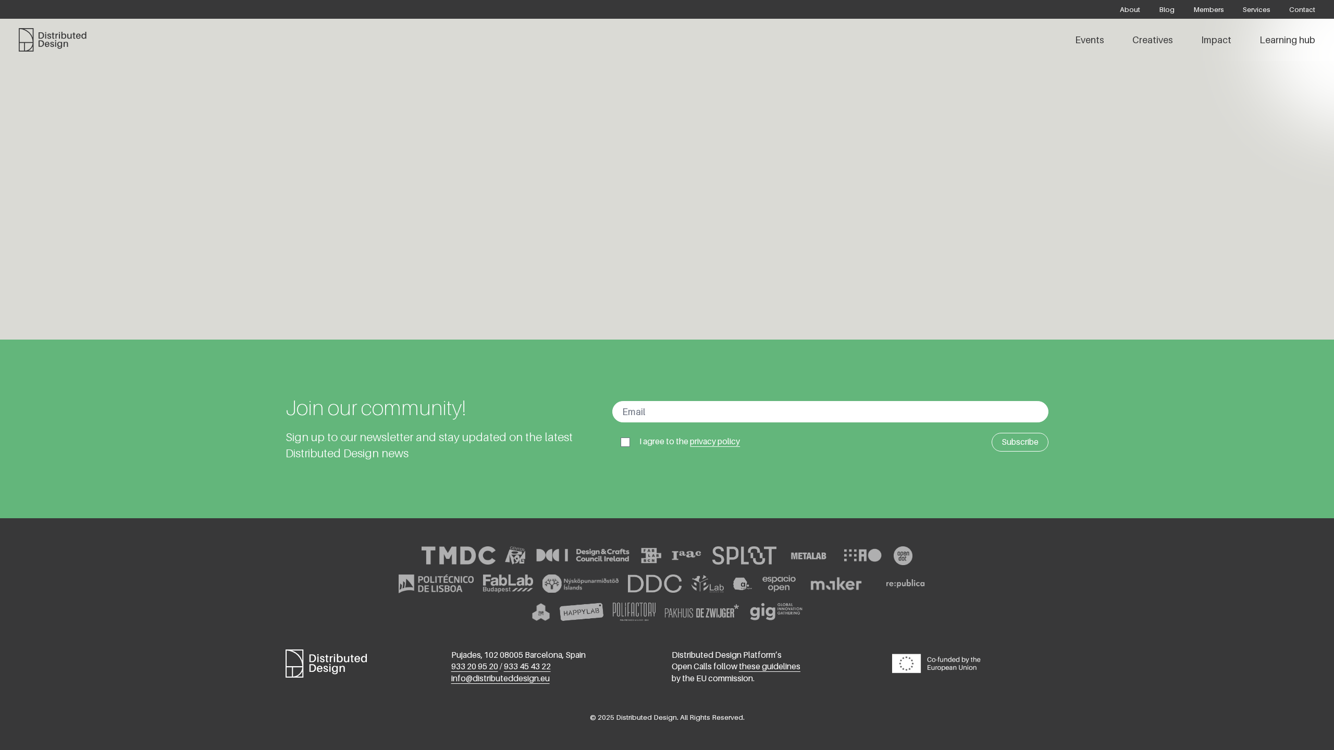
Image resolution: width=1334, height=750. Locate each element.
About (1130, 9)
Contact (1302, 9)
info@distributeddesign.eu (500, 678)
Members (1208, 9)
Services (1256, 9)
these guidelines (769, 666)
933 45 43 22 (527, 666)
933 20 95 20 (474, 666)
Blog (1167, 9)
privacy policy (715, 441)
